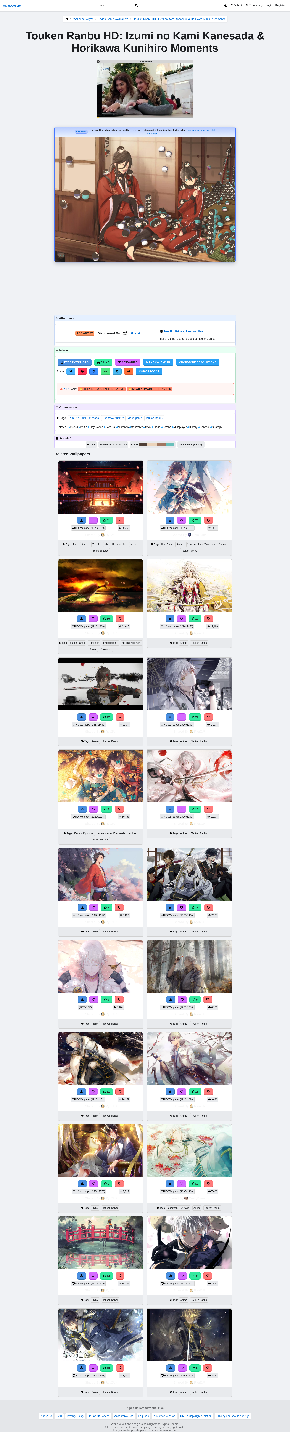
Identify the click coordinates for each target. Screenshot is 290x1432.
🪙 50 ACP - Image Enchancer (149, 389)
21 (196, 717)
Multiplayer (179, 427)
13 (196, 907)
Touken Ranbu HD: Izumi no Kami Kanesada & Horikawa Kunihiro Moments (179, 19)
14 (108, 1275)
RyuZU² (111, 535)
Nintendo (122, 427)
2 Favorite (129, 362)
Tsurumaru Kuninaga (178, 1208)
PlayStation (96, 427)
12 (108, 717)
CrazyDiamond (199, 1198)
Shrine (84, 544)
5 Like (104, 362)
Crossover (106, 649)
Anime (133, 544)
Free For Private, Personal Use (183, 331)
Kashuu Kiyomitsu (84, 833)
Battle (83, 427)
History (192, 427)
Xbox (147, 427)
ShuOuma (199, 535)
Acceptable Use (123, 1416)
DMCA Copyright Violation (196, 1416)
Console (204, 427)
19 (196, 618)
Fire (75, 544)
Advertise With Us (164, 1416)
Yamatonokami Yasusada (201, 544)
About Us (46, 1416)
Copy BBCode (149, 371)
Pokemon (94, 643)
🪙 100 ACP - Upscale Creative (101, 389)
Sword (74, 427)
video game (135, 418)
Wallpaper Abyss (83, 19)
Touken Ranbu (154, 418)
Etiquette (143, 1416)
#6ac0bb (170, 444)
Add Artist (85, 333)
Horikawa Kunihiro (113, 418)
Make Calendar (158, 362)
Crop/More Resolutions (197, 362)
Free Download (76, 362)
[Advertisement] (145, 288)
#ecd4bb (152, 444)
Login (269, 5)
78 (196, 520)
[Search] (136, 5)
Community (255, 5)
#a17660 (161, 444)
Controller (136, 427)
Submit (237, 5)
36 (108, 618)
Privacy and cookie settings (232, 1416)
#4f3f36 (143, 444)
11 (108, 1091)
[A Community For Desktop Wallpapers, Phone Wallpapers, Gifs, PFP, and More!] (66, 19)
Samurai (110, 427)
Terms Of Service (99, 1416)
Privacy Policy (75, 1416)
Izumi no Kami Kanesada (84, 418)
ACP (66, 389)
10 (196, 809)
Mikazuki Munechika (115, 544)
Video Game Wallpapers (114, 19)
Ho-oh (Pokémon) (131, 643)
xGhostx (135, 333)
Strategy (216, 427)
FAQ (59, 1416)
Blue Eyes (166, 544)
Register (280, 5)
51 (108, 520)
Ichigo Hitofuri (110, 643)
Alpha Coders (12, 5)
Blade (156, 427)
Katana (166, 427)
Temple (96, 544)
